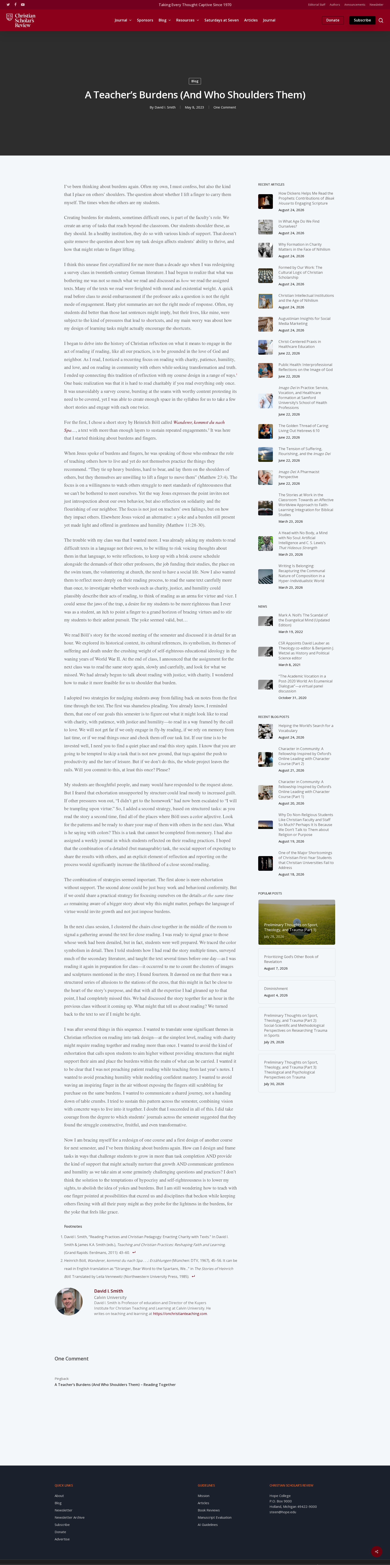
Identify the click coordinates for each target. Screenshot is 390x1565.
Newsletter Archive (70, 1517)
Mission (203, 1495)
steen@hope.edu (282, 1512)
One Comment (225, 107)
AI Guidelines (208, 1524)
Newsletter (63, 1510)
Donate (60, 1532)
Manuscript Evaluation (215, 1517)
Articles (203, 1503)
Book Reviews (209, 1510)
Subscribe (62, 1524)
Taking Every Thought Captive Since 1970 (195, 4)
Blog (194, 81)
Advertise (62, 1539)
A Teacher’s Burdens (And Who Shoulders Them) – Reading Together (115, 1384)
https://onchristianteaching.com (180, 1313)
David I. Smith (165, 107)
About (59, 1495)
